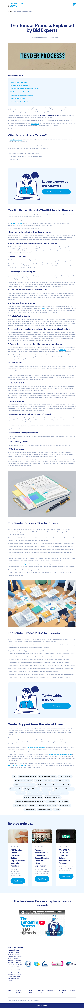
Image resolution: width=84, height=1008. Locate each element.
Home (10, 11)
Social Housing (63, 801)
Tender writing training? (17, 98)
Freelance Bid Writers (44, 809)
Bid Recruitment (30, 809)
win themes (28, 355)
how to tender (35, 124)
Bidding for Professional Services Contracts (43, 805)
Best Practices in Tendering (23, 781)
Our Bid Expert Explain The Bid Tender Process (24, 88)
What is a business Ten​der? (18, 82)
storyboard (62, 350)
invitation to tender (16, 140)
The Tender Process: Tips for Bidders (21, 95)
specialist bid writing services (36, 747)
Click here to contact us (56, 192)
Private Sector (51, 801)
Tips (14, 776)
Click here (56, 706)
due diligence (25, 564)
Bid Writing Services (20, 805)
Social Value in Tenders (62, 781)
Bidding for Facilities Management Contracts (29, 801)
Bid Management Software (47, 776)
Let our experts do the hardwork (20, 85)
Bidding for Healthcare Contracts (38, 793)
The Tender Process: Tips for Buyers (21, 92)
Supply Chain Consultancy (43, 781)
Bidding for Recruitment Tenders (24, 785)
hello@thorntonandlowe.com (17, 765)
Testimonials (50, 990)
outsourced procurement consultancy (45, 738)
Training (57, 809)
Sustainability (20, 793)
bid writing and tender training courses (60, 754)
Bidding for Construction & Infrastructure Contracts (53, 785)
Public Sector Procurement (60, 793)
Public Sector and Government (64, 789)
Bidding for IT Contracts (31, 789)
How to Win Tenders (65, 776)
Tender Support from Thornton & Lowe (22, 102)
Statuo (45, 1006)
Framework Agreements (52, 797)
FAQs (9, 990)
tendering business (16, 223)
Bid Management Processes (27, 776)
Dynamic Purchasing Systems (33, 797)
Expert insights (46, 789)
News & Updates (65, 805)
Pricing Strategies (15, 789)
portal (43, 308)
